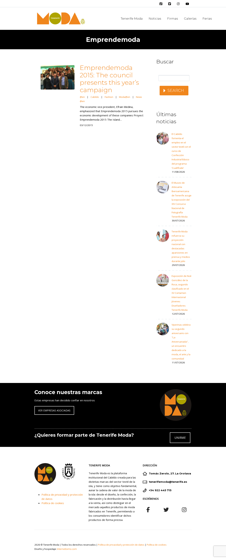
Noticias (155, 18)
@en (82, 97)
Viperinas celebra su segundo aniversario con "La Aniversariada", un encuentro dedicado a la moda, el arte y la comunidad (181, 341)
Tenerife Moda (132, 18)
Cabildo (95, 97)
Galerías (190, 18)
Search (175, 90)
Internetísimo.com (67, 549)
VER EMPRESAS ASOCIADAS (54, 410)
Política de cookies (52, 503)
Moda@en (124, 97)
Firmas (172, 18)
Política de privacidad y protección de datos (121, 544)
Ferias (207, 18)
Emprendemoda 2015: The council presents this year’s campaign (109, 79)
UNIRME (180, 438)
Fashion (109, 97)
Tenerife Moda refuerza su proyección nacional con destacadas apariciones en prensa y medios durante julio (181, 246)
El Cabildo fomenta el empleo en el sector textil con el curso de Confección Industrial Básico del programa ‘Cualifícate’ (181, 151)
